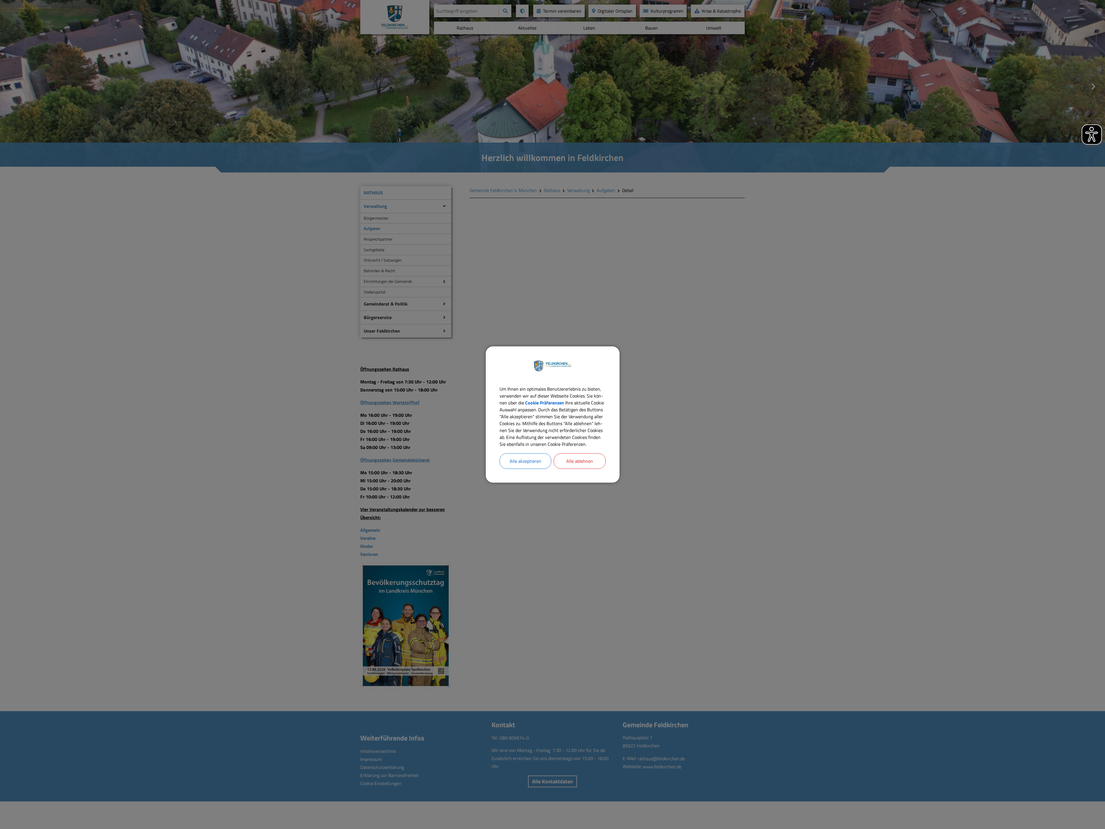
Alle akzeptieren (525, 461)
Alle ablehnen (579, 461)
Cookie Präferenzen (544, 402)
